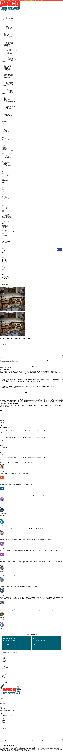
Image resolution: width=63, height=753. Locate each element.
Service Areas (4, 724)
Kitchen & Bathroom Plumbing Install (12, 50)
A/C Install (5, 14)
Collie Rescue (8, 107)
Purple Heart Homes (9, 108)
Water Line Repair (9, 53)
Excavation (3, 76)
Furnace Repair (8, 23)
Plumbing (3, 720)
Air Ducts (7, 89)
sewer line (7, 406)
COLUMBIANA (4, 661)
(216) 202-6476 (7, 644)
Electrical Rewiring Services (8, 65)
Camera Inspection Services (10, 56)
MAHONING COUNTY (6, 670)
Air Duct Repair (10, 90)
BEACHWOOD (4, 657)
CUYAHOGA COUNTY (6, 662)
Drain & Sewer (4, 151)
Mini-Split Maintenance (9, 18)
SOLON (3, 678)
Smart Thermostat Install (8, 30)
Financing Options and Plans (10, 101)
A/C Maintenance (4, 130)
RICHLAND (4, 677)
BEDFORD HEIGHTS (5, 658)
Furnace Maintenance (9, 25)
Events (5, 98)
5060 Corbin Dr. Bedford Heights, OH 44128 (7, 710)
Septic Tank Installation (9, 84)
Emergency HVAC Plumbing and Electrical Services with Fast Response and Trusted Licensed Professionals (21, 0)
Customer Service (6, 114)
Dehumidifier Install (9, 88)
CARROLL (4, 659)
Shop (5, 97)
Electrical (3, 61)
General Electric (6, 62)
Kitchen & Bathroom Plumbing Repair (12, 49)
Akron (35, 638)
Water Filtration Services (10, 43)
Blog (4, 96)
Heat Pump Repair (9, 27)
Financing (5, 100)
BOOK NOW (2, 10)
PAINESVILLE (4, 674)
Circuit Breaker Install (5, 162)
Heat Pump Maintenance (10, 29)
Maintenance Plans (7, 99)
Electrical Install (8, 63)
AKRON (3, 654)
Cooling (3, 12)
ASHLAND (4, 655)
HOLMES (3, 664)
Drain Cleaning (8, 57)
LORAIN (3, 668)
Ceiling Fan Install (7, 68)
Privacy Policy (5, 715)
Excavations (4, 723)
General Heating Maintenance (8, 22)
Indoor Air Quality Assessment (7, 264)
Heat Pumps (6, 26)
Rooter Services (8, 55)
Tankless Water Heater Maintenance (11, 40)
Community (4, 185)
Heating (3, 19)
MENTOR (3, 672)
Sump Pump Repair (9, 46)
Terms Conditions (11, 715)
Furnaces (3, 137)
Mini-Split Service (7, 15)
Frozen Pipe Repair (7, 34)
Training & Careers (5, 284)
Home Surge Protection (7, 70)
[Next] (1, 459)
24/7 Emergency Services (8, 115)
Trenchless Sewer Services (10, 79)
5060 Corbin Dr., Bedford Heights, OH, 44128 (13, 642)
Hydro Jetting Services (11, 58)
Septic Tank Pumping (9, 82)
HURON (3, 665)
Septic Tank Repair (9, 83)
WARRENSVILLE (5, 682)
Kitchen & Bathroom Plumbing (9, 48)
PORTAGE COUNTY (5, 676)
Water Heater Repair (9, 36)
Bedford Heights (9, 638)
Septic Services (6, 81)
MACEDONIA (4, 669)
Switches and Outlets (7, 69)
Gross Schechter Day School (10, 106)
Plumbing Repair (6, 32)
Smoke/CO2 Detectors (7, 66)
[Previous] (0, 459)
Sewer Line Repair (9, 78)
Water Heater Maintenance (10, 38)
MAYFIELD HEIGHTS (6, 671)
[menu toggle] (0, 286)
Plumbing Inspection (7, 33)
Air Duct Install (10, 91)
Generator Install (8, 73)
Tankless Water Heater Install (10, 39)
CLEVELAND (4, 660)
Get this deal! (2, 415)
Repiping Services (7, 44)
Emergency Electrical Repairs (8, 75)
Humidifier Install (8, 87)
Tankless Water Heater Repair (6, 215)
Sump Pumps (6, 45)
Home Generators (6, 72)
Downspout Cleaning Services (12, 59)
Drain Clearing (8, 52)
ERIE (3, 663)
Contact (3, 112)
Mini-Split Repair (8, 16)
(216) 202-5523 (37, 644)
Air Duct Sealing (10, 92)
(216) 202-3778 (7, 10)
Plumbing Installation (7, 31)
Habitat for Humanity (9, 104)
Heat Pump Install (8, 28)
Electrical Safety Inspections (8, 74)
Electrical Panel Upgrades (8, 64)
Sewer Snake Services (11, 60)
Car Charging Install (7, 71)
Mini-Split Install (8, 17)
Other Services (4, 85)
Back (3, 126)
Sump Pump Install (5, 226)
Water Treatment (6, 41)
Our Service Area (4, 179)
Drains (5, 51)
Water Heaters (6, 35)
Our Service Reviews (5, 180)
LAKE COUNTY (5, 667)
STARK (3, 679)
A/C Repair (6, 13)
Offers (3, 187)
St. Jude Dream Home (9, 105)
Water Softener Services (9, 42)
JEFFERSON (4, 666)
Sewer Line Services (7, 77)
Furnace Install (8, 24)
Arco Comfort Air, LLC (9, 640)
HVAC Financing (8, 102)
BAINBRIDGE (4, 656)
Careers (5, 109)
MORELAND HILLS (5, 673)
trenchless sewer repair (14, 361)
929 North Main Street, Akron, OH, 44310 (42, 642)
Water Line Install (8, 54)
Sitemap (1, 715)
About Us (3, 93)
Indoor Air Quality (7, 86)
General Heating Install (7, 21)
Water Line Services (7, 80)
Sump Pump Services (9, 47)
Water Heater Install (9, 37)
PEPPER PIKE (4, 675)
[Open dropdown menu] (8, 131)
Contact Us (5, 113)
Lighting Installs (6, 67)
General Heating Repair (7, 20)
